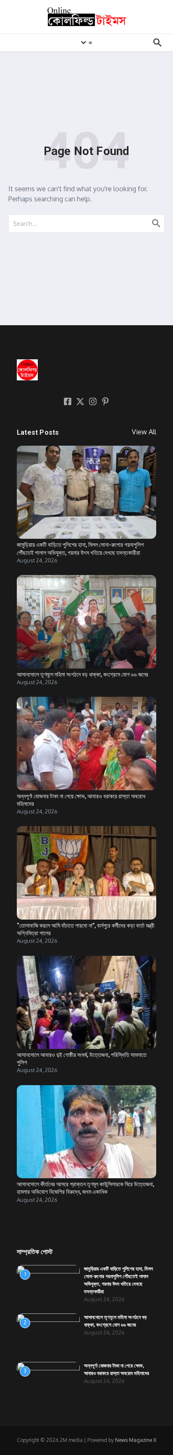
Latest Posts (38, 432)
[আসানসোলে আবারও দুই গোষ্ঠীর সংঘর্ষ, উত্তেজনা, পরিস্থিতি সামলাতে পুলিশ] (86, 1002)
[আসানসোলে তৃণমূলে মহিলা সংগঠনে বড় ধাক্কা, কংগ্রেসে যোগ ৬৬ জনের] (86, 621)
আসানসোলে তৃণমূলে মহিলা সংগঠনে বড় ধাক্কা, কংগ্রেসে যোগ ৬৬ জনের (82, 674)
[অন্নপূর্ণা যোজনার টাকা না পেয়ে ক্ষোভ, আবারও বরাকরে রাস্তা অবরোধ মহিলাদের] (86, 743)
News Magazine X (135, 1440)
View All (144, 432)
